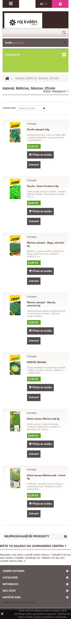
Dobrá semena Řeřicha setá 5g (43, 419)
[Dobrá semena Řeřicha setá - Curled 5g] (15, 478)
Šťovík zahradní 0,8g (38, 129)
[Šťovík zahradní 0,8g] (15, 132)
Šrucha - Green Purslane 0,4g (42, 186)
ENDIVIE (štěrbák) (36, 362)
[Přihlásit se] (60, 4)
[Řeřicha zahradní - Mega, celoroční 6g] (15, 245)
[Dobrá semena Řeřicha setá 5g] (15, 421)
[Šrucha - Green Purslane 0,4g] (15, 189)
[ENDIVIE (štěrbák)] (15, 365)
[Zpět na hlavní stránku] (7, 78)
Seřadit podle (9, 108)
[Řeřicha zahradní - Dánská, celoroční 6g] (15, 305)
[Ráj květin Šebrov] (35, 22)
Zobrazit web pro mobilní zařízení (19, 602)
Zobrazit (34, 164)
